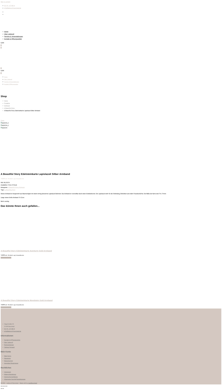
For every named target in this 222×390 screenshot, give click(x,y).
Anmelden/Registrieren (11, 363)
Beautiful (8, 190)
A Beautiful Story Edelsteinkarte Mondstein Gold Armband (27, 300)
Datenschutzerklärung (11, 377)
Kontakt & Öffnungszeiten (13, 39)
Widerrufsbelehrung (10, 374)
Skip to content (5, 2)
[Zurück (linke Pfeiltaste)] (1, 388)
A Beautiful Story (13, 187)
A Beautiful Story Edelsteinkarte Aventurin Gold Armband (26, 251)
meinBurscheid (32, 383)
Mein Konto (7, 356)
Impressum (7, 372)
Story (13, 190)
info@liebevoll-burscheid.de (12, 8)
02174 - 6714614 (9, 6)
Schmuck (22, 187)
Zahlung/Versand (9, 347)
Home (6, 32)
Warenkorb (7, 358)
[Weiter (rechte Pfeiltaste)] (3, 388)
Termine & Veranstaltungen (13, 36)
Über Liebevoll (9, 34)
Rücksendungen (9, 345)
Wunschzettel (8, 361)
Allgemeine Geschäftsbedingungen (14, 379)
